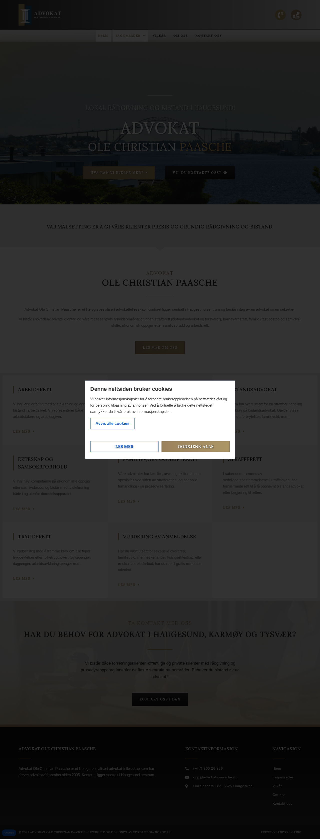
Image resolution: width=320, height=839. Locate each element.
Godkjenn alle (196, 446)
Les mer (124, 446)
